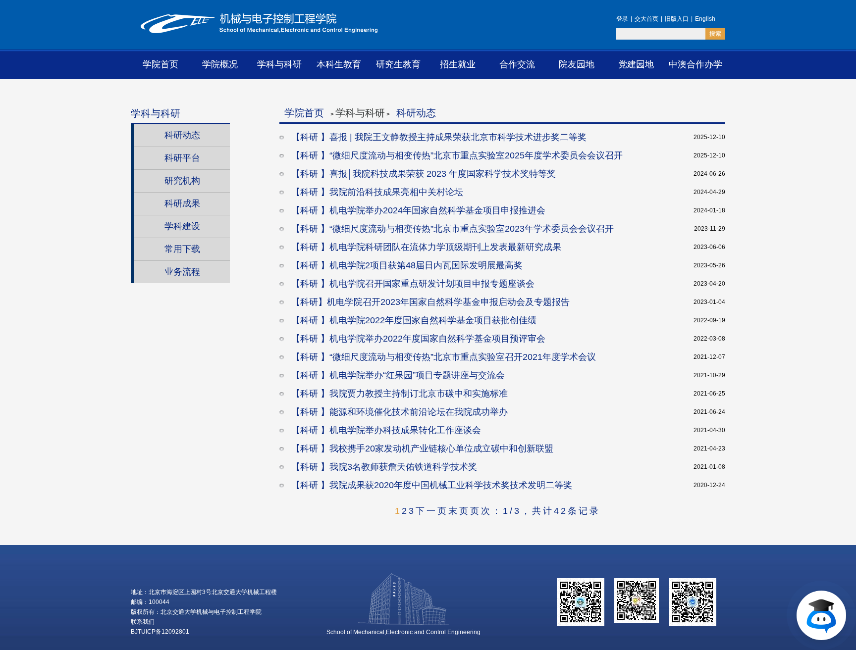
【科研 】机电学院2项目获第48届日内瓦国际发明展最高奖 (406, 265)
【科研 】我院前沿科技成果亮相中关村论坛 (376, 192)
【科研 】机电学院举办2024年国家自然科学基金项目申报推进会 (417, 210)
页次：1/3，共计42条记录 (535, 511)
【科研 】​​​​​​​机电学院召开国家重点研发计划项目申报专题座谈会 (412, 284)
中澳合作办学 (695, 64)
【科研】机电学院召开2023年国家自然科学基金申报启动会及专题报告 (429, 302)
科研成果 (182, 203)
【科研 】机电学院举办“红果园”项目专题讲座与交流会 (397, 375)
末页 (459, 511)
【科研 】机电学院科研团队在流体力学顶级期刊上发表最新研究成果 (425, 247)
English (705, 18)
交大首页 (646, 18)
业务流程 (182, 272)
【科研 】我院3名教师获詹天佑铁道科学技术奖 (383, 467)
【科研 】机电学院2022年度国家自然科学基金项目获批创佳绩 (412, 320)
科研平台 (182, 158)
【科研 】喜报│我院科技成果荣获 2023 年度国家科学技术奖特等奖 (422, 174)
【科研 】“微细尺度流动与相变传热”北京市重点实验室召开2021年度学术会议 (442, 357)
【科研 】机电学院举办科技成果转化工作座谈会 (385, 430)
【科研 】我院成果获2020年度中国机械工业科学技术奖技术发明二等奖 (430, 485)
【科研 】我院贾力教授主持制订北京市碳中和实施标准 (398, 394)
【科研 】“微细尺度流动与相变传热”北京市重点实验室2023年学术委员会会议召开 (451, 229)
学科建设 (182, 226)
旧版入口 (677, 18)
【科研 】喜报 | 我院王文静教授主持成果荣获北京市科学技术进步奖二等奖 (438, 137)
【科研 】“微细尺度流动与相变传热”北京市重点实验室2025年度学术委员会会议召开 (456, 155)
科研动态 (182, 135)
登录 (622, 18)
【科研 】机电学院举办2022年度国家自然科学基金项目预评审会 (417, 339)
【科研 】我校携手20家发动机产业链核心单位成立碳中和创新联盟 (421, 448)
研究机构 (182, 181)
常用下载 (182, 249)
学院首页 (160, 64)
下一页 (432, 511)
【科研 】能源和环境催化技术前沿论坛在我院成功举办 (398, 412)
